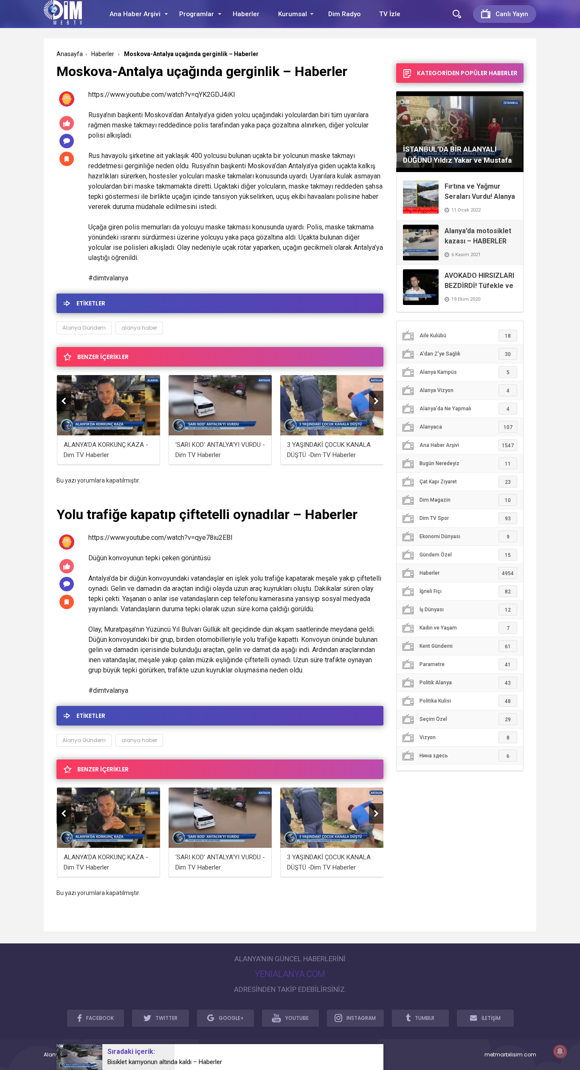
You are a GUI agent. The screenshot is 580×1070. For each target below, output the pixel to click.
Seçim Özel (465, 719)
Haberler (246, 14)
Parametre (465, 664)
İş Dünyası (465, 610)
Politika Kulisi (465, 701)
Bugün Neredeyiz (465, 463)
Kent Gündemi (465, 646)
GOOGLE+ (231, 1018)
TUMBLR (424, 1018)
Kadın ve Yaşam (465, 628)
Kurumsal (292, 14)
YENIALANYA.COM (290, 974)
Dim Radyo (344, 14)
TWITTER (166, 1018)
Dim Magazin (465, 500)
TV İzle (389, 14)
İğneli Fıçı (465, 591)
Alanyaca (466, 427)
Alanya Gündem (84, 327)
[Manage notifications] (560, 1051)
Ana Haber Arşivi (135, 14)
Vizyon (465, 737)
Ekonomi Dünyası (465, 537)
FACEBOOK (100, 1018)
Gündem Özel (465, 555)
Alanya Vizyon (465, 390)
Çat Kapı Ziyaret (465, 482)
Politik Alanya (465, 683)
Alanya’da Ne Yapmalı (465, 409)
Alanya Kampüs (465, 372)
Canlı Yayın (512, 14)
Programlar (196, 14)
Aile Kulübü (465, 336)
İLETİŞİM (491, 1018)
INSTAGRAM (361, 1018)
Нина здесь (465, 756)
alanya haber (139, 327)
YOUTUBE (297, 1018)
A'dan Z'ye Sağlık (465, 354)
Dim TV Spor (465, 518)
